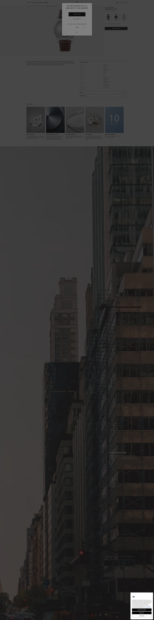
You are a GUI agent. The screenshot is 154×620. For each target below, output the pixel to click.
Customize (141, 615)
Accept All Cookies (141, 609)
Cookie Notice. (148, 607)
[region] (141, 605)
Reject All (142, 612)
